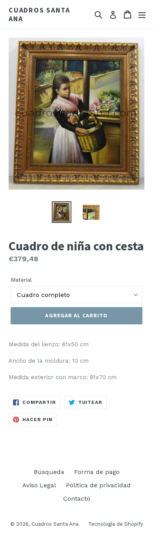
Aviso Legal (39, 485)
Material (21, 280)
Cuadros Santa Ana (39, 14)
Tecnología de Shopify (115, 524)
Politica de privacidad (98, 485)
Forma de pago (97, 472)
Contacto (76, 498)
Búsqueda (49, 472)
